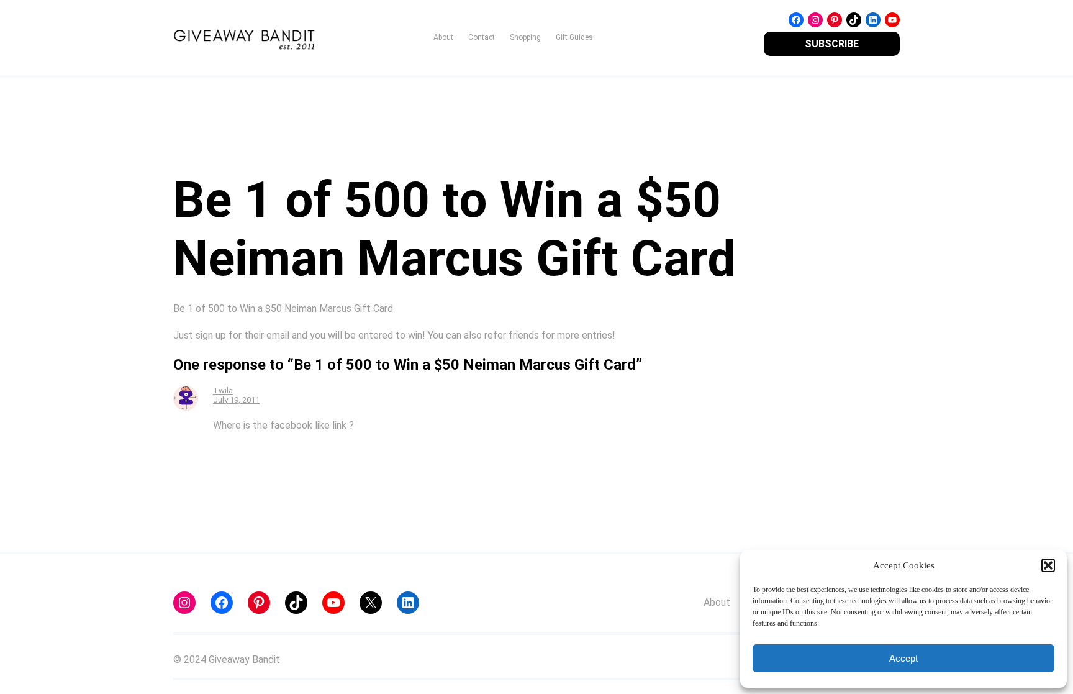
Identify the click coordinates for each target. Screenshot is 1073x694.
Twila (223, 390)
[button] (1048, 565)
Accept (903, 658)
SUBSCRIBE (832, 44)
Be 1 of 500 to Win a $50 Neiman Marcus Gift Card (283, 308)
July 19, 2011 (236, 399)
